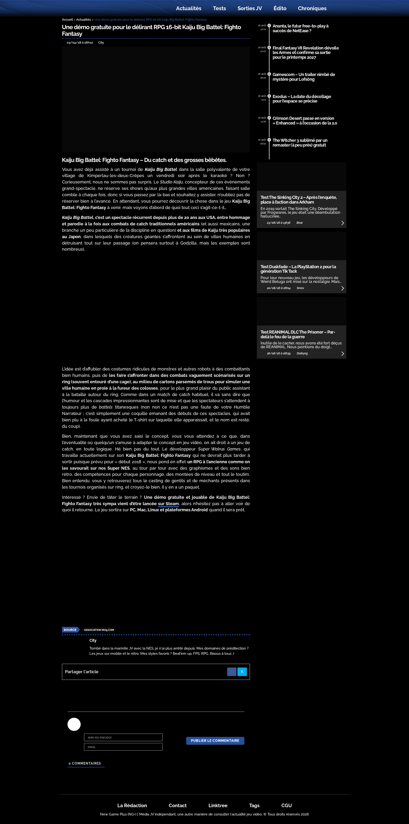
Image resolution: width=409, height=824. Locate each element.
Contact (178, 805)
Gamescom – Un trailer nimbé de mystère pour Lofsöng (304, 77)
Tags (254, 805)
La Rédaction (132, 805)
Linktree (218, 805)
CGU (286, 805)
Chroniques (312, 8)
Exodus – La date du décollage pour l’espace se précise (302, 99)
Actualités (188, 8)
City (93, 640)
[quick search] (337, 8)
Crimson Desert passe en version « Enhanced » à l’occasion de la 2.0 (305, 120)
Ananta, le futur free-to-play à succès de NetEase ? (301, 28)
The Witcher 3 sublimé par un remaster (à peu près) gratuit (300, 142)
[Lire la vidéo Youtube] (156, 309)
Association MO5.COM (99, 630)
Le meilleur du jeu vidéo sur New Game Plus (88, 8)
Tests (219, 8)
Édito (280, 8)
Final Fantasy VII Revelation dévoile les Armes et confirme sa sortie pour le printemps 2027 (306, 52)
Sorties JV (250, 8)
